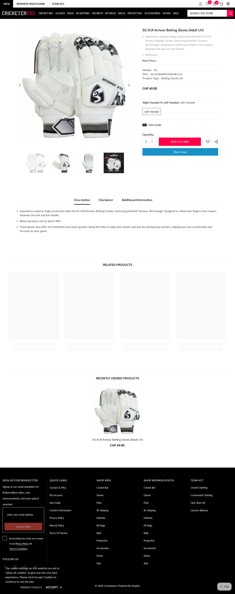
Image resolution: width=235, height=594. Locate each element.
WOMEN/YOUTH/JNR (31, 3)
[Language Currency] (228, 4)
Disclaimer (106, 200)
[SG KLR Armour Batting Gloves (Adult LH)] (117, 411)
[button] (20, 85)
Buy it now (180, 152)
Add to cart (180, 141)
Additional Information (137, 200)
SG (155, 70)
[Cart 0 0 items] (214, 4)
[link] (34, 344)
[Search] (210, 13)
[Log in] (200, 4)
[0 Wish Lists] (207, 4)
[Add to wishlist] (208, 141)
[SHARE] (215, 142)
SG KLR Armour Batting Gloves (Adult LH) (117, 439)
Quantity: (148, 134)
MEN (6, 3)
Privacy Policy (21, 543)
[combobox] (207, 13)
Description (82, 200)
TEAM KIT (58, 3)
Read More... (150, 60)
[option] (74, 85)
